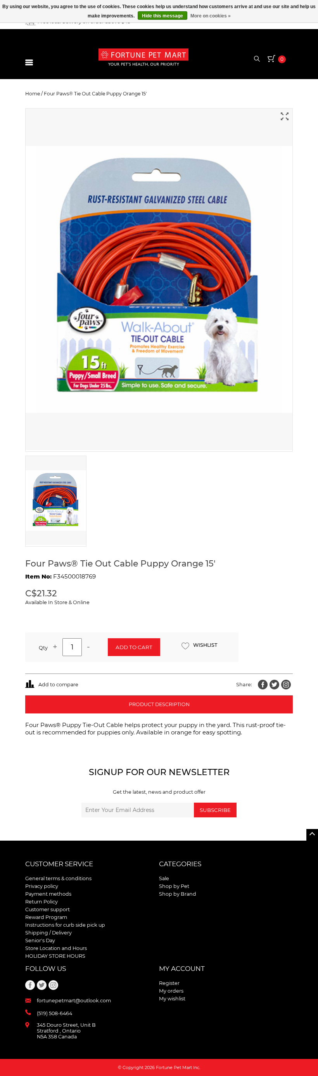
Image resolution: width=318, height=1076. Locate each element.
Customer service (59, 864)
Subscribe (215, 810)
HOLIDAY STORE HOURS (55, 956)
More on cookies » (210, 16)
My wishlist (172, 999)
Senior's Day (40, 940)
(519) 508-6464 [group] (54, 1013)
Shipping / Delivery (48, 933)
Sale (164, 878)
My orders (171, 991)
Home (32, 94)
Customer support (47, 909)
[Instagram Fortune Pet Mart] (286, 684)
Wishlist (205, 645)
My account (182, 968)
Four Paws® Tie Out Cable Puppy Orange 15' (95, 94)
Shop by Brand (177, 894)
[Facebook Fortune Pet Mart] (263, 684)
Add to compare (58, 684)
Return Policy (41, 902)
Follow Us (45, 968)
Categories (180, 864)
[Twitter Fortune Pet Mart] (274, 684)
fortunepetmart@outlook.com (74, 1000)
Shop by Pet (174, 886)
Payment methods (48, 894)
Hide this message (162, 16)
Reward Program (46, 917)
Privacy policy (41, 886)
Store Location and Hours (56, 948)
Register (169, 983)
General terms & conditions (58, 878)
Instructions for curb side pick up (65, 925)
